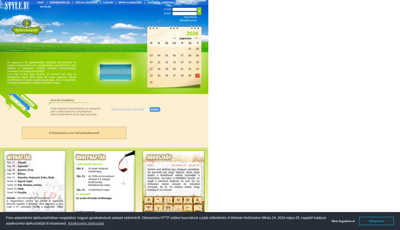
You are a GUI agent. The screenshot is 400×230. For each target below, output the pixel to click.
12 (166, 62)
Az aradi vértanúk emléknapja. (98, 170)
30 (197, 75)
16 (197, 62)
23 (197, 68)
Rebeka (27, 185)
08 (189, 55)
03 (151, 55)
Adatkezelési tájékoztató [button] (86, 223)
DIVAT (41, 2)
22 (189, 68)
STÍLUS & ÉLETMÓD (86, 2)
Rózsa (21, 173)
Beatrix (22, 170)
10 (151, 62)
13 (174, 62)
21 (182, 68)
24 (151, 75)
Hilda (21, 188)
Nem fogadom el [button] (343, 221)
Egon (29, 181)
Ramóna (23, 177)
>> (196, 38)
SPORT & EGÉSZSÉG (130, 2)
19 (166, 68)
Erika (44, 177)
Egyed (21, 181)
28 (182, 75)
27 (174, 75)
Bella (51, 177)
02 (197, 48)
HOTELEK (45, 6)
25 (159, 75)
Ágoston (23, 166)
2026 (192, 33)
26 (166, 75)
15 (189, 62)
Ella (20, 185)
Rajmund (34, 177)
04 (159, 55)
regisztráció (190, 17)
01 (189, 48)
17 (151, 68)
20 (174, 68)
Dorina (38, 185)
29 (189, 75)
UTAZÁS (152, 2)
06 (174, 55)
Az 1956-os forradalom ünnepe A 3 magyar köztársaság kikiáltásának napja (101, 181)
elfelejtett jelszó (188, 20)
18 (159, 68)
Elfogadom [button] (376, 221)
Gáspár (22, 162)
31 (151, 82)
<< (174, 38)
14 (182, 62)
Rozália (22, 192)
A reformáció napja (99, 189)
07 (182, 55)
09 (197, 55)
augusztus (185, 38)
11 (159, 62)
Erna (30, 170)
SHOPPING (168, 2)
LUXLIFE (108, 2)
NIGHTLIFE (186, 2)
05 (166, 55)
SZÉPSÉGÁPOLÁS (60, 2)
